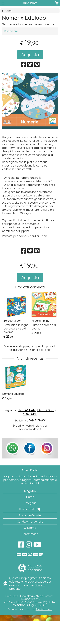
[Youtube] (37, 546)
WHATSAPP (37, 420)
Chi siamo (30, 527)
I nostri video (30, 534)
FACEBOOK (45, 410)
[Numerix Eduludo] (30, 101)
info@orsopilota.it (37, 605)
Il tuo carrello (28, 509)
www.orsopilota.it (30, 429)
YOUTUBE (30, 414)
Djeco (47, 350)
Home (30, 497)
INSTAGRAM (27, 410)
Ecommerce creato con (30, 609)
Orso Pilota (30, 3)
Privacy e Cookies (30, 515)
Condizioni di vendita (30, 521)
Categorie (30, 503)
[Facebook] (21, 546)
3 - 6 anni (7, 10)
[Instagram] (29, 546)
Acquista (30, 55)
